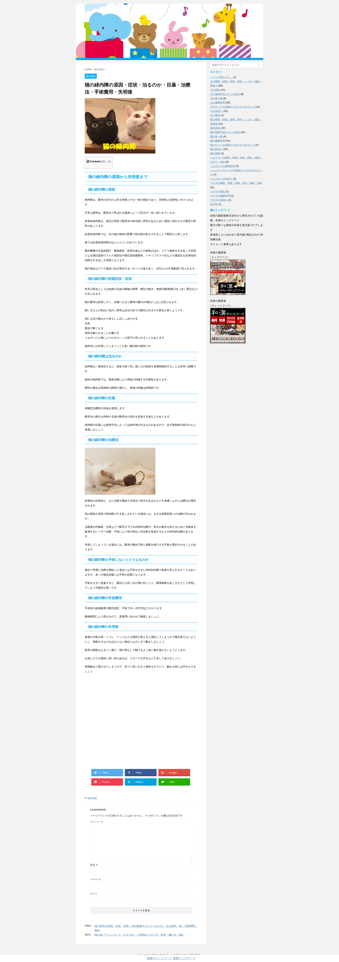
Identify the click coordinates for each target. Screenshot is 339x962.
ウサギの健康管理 (220, 195)
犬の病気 (215, 89)
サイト (93, 893)
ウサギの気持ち (218, 200)
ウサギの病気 (217, 191)
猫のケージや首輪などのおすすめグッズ (232, 144)
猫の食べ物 (216, 136)
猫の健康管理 (217, 140)
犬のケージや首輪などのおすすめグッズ (232, 106)
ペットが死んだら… (221, 77)
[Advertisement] (141, 724)
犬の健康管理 (217, 102)
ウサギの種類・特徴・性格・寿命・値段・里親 (236, 183)
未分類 (214, 204)
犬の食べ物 (216, 98)
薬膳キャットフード (159, 958)
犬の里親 (215, 115)
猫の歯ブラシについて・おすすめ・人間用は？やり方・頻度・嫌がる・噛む (139, 934)
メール (95, 879)
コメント (96, 821)
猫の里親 (215, 153)
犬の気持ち (216, 111)
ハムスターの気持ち (221, 178)
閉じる (106, 161)
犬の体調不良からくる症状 (225, 94)
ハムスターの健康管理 (222, 166)
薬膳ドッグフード (184, 958)
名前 (94, 864)
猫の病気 (92, 798)
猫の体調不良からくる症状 (225, 132)
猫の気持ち (216, 149)
